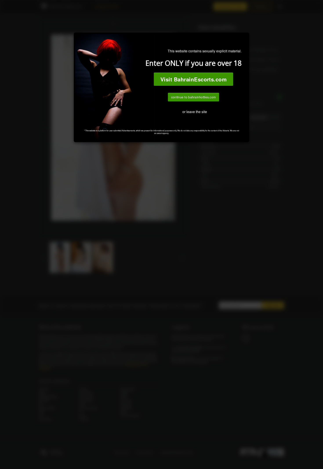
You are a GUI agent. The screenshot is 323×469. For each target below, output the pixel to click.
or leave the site (194, 111)
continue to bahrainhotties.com (193, 97)
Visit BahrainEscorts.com (193, 79)
